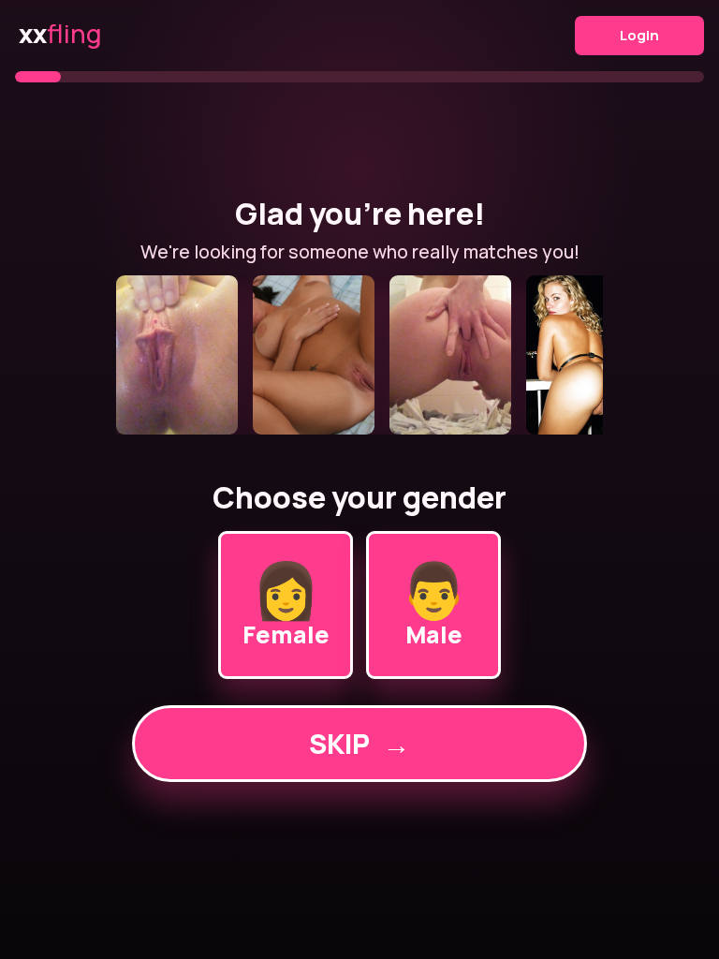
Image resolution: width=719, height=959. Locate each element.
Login (639, 35)
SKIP (359, 743)
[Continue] (359, 355)
